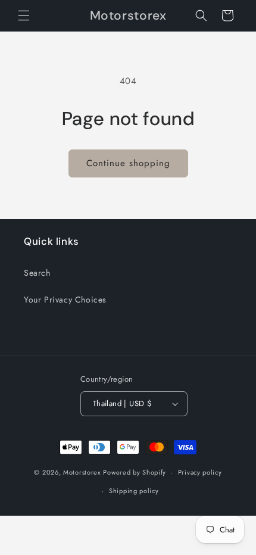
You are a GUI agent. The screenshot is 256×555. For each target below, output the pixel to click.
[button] (24, 15)
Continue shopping (128, 163)
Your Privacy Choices (65, 299)
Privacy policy (200, 472)
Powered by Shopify (134, 472)
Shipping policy (134, 490)
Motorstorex (82, 472)
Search (37, 273)
